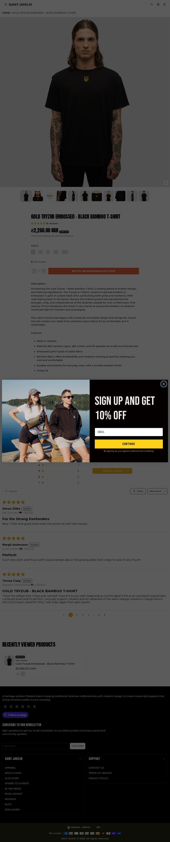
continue (129, 444)
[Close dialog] (164, 384)
